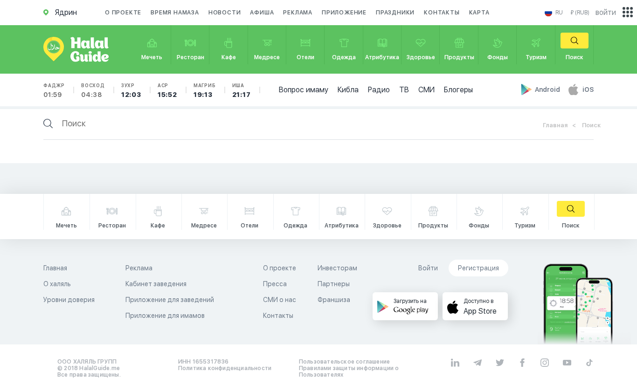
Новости (224, 12)
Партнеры (334, 284)
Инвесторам (337, 268)
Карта (479, 12)
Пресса (275, 284)
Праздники (395, 12)
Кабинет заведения (156, 284)
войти (605, 12)
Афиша (262, 12)
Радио (379, 89)
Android (548, 89)
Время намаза (175, 12)
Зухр (131, 90)
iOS (588, 89)
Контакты (441, 12)
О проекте (123, 12)
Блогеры (458, 89)
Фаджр (54, 90)
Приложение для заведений (169, 299)
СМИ (426, 89)
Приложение (344, 12)
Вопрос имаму (303, 89)
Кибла (348, 89)
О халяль (57, 284)
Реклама (297, 12)
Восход (93, 90)
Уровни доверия (69, 299)
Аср (167, 90)
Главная (555, 125)
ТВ (404, 89)
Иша (241, 90)
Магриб (205, 90)
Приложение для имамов (165, 315)
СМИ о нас (279, 299)
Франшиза (334, 299)
